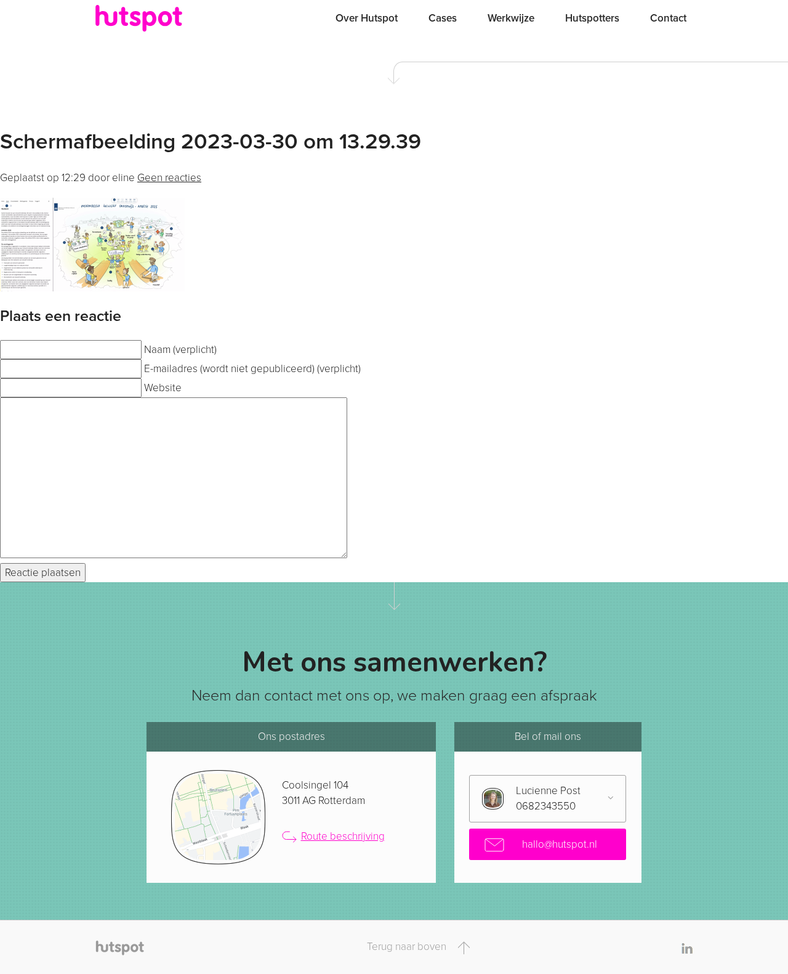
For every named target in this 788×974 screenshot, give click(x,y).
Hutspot (163, 18)
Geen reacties (169, 177)
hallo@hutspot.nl (558, 844)
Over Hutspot (367, 18)
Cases (442, 18)
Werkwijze (511, 18)
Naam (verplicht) (180, 349)
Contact (668, 18)
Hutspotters (592, 18)
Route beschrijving (343, 836)
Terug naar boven (408, 946)
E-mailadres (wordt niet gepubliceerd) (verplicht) (252, 368)
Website (163, 388)
